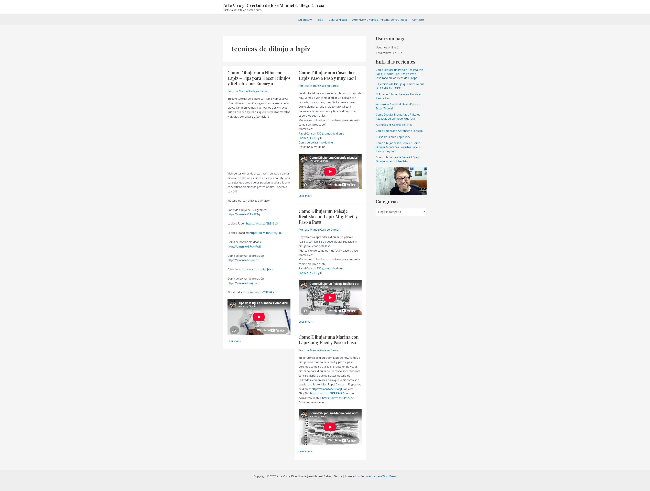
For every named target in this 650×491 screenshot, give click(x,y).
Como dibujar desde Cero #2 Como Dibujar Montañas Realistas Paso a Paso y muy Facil (398, 147)
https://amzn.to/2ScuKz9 (243, 260)
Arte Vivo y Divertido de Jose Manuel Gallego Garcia (273, 5)
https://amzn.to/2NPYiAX (258, 292)
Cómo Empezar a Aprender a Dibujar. (399, 131)
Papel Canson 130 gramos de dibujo (321, 133)
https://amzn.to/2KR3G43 (326, 393)
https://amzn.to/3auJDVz (243, 283)
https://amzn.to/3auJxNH (258, 269)
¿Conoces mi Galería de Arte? (394, 125)
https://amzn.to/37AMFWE (244, 246)
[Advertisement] (259, 145)
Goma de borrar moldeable (316, 142)
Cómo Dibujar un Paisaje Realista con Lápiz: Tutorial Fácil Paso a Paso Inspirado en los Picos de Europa (399, 74)
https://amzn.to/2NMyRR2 (265, 233)
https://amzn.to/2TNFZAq (244, 214)
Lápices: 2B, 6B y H (310, 273)
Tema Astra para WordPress (378, 476)
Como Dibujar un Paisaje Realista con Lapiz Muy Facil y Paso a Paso (328, 216)
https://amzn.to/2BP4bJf (326, 389)
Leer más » (234, 341)
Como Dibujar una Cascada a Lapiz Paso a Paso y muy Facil (327, 75)
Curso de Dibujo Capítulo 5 (393, 137)
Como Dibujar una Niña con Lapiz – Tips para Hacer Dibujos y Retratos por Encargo (259, 78)
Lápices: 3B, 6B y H (310, 138)
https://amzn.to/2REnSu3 (262, 223)
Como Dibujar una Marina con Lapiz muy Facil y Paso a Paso (329, 339)
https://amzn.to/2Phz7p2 (338, 398)
